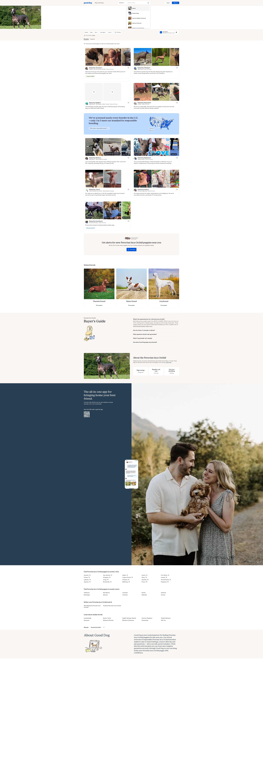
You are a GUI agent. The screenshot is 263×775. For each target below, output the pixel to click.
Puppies (92, 39)
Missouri (105, 595)
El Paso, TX (87, 577)
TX (104, 627)
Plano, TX (144, 577)
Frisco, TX (144, 582)
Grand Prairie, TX (166, 579)
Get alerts (132, 249)
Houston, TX (87, 575)
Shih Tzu (163, 620)
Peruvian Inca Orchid (96, 627)
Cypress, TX (87, 582)
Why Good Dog (99, 2)
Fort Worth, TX (165, 575)
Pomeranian (145, 620)
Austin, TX (144, 575)
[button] (94, 57)
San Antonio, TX (107, 575)
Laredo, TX (164, 577)
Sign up (175, 2)
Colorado (125, 595)
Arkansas (163, 592)
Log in (168, 2)
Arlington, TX (106, 577)
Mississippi (87, 595)
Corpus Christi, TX (127, 577)
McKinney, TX (126, 582)
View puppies (99, 305)
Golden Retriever (166, 618)
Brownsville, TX (107, 582)
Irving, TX (105, 579)
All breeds (86, 627)
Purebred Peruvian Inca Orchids (112, 605)
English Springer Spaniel (129, 618)
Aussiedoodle (87, 618)
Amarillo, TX (145, 579)
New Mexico (106, 592)
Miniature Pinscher (108, 620)
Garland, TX (125, 579)
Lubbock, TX (87, 579)
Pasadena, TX (165, 582)
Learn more (168, 362)
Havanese (86, 620)
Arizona (163, 595)
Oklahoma (87, 592)
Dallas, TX (125, 575)
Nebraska (144, 595)
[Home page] (88, 3)
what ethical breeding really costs (142, 326)
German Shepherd (147, 618)
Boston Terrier (107, 618)
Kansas (144, 592)
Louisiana (125, 592)
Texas (93, 35)
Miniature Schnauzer (128, 620)
